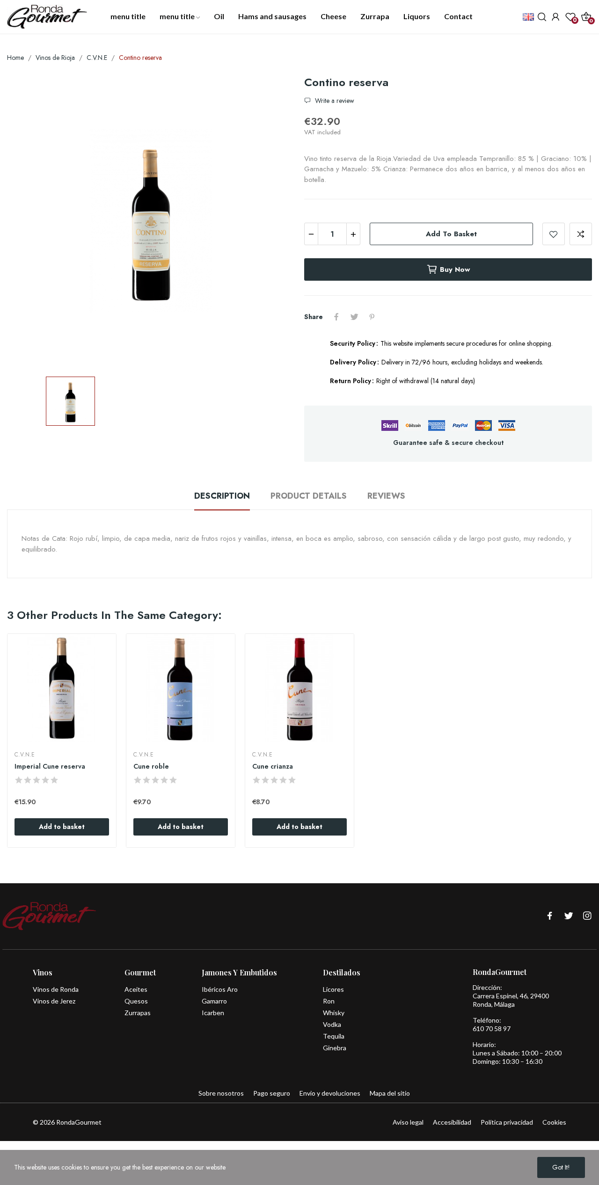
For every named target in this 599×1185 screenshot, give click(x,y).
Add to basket (451, 234)
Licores (333, 989)
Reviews (386, 496)
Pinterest (372, 317)
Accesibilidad (452, 1122)
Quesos (136, 1001)
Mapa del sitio (390, 1093)
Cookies (554, 1122)
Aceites (135, 989)
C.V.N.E (25, 754)
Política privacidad (507, 1122)
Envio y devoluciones (330, 1093)
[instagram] (587, 916)
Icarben (213, 1013)
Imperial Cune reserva (50, 766)
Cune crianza (272, 766)
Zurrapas (137, 1013)
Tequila (333, 1036)
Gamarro (214, 1001)
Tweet (354, 317)
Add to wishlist (553, 234)
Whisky (333, 1013)
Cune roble (151, 766)
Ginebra (334, 1048)
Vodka (332, 1024)
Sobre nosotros (221, 1093)
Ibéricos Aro (220, 989)
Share (336, 317)
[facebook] (550, 916)
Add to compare (581, 234)
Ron (329, 1001)
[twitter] (568, 916)
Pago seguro (271, 1093)
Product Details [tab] (308, 496)
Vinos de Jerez (54, 1001)
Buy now (455, 269)
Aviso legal (408, 1122)
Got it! (561, 1167)
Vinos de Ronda (56, 989)
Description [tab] (222, 496)
